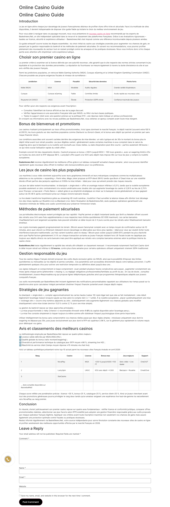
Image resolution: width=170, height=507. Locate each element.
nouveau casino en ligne (99, 34)
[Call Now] (8, 459)
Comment (24, 438)
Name (22, 468)
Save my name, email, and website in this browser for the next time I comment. (55, 496)
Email (22, 477)
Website (22, 486)
